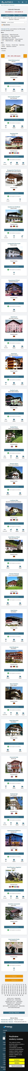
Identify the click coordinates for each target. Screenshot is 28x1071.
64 (4, 992)
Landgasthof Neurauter (14, 243)
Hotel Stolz (14, 353)
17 (6, 986)
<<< (3, 56)
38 (25, 987)
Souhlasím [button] (16, 1060)
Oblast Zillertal (5, 34)
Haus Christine (14, 683)
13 (23, 984)
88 (7, 995)
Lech (3, 40)
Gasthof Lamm (14, 390)
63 (2, 992)
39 (2, 989)
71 (19, 992)
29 (6, 987)
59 (19, 990)
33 (15, 987)
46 (17, 989)
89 (9, 995)
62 (25, 990)
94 (20, 995)
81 (15, 993)
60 (21, 990)
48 (21, 989)
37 (23, 987)
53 (6, 990)
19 (10, 986)
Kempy (3, 46)
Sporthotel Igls (14, 133)
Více (19, 40)
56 (12, 990)
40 (4, 989)
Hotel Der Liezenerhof (14, 904)
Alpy (4, 1062)
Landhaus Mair (14, 500)
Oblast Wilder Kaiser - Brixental (9, 37)
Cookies (5, 1050)
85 (23, 993)
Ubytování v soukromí (11, 46)
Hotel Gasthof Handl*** (14, 96)
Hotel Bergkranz (14, 647)
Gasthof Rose (14, 427)
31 (10, 987)
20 (12, 986)
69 (15, 992)
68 (12, 992)
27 (2, 987)
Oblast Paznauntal (14, 34)
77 (6, 993)
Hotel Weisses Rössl (14, 537)
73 (23, 992)
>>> (25, 56)
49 (23, 989)
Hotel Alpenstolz (14, 720)
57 (15, 990)
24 (21, 986)
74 (25, 992)
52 (4, 990)
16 (4, 986)
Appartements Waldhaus (14, 830)
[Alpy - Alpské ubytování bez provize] (7, 2)
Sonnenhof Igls (14, 757)
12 (21, 984)
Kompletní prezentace (14, 83)
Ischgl (16, 40)
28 (4, 987)
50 (25, 989)
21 (15, 986)
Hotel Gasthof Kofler (14, 939)
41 (6, 989)
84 (21, 993)
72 (21, 992)
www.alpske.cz (9, 12)
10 (16, 984)
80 (12, 993)
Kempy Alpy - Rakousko (13, 1004)
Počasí (22, 127)
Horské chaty (15, 44)
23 (19, 986)
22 (17, 986)
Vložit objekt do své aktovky (15, 86)
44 (12, 989)
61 (23, 990)
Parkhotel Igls (14, 794)
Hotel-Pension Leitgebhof (14, 867)
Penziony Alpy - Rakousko (14, 1000)
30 (8, 987)
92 (16, 995)
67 (10, 992)
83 (19, 993)
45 (15, 989)
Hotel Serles (14, 610)
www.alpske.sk (19, 12)
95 (22, 995)
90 (11, 995)
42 (8, 989)
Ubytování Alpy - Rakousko (7, 1019)
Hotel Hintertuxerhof (14, 60)
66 (8, 992)
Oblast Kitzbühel (19, 39)
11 (19, 984)
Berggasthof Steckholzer (14, 170)
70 (17, 992)
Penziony (8, 44)
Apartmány (21, 44)
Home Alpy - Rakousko (14, 1012)
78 (8, 993)
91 (14, 995)
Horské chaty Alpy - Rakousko (13, 1001)
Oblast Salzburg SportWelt (8, 39)
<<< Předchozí (13, 976)
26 (25, 986)
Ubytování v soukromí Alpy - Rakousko (14, 1006)
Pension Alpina (14, 463)
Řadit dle (4, 22)
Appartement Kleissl (14, 280)
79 (10, 993)
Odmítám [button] (17, 1063)
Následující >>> (14, 980)
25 (23, 986)
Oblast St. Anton (5, 36)
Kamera (14, 127)
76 (4, 993)
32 (12, 987)
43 (10, 989)
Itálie (5, 1064)
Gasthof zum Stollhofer (14, 207)
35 (19, 987)
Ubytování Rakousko (14, 1007)
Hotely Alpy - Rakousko (13, 998)
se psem (4, 50)
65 (6, 992)
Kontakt (5, 1030)
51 (2, 990)
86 (25, 993)
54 (8, 990)
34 (17, 987)
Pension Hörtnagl (14, 573)
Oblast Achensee (9, 40)
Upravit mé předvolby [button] (17, 1066)
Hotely (3, 44)
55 (10, 990)
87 (5, 995)
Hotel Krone (14, 317)
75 (2, 993)
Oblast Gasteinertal (15, 36)
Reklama (6, 1032)
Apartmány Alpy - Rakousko (13, 1003)
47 (19, 989)
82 (17, 993)
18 (8, 986)
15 (2, 986)
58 (17, 990)
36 (21, 987)
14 (25, 984)
